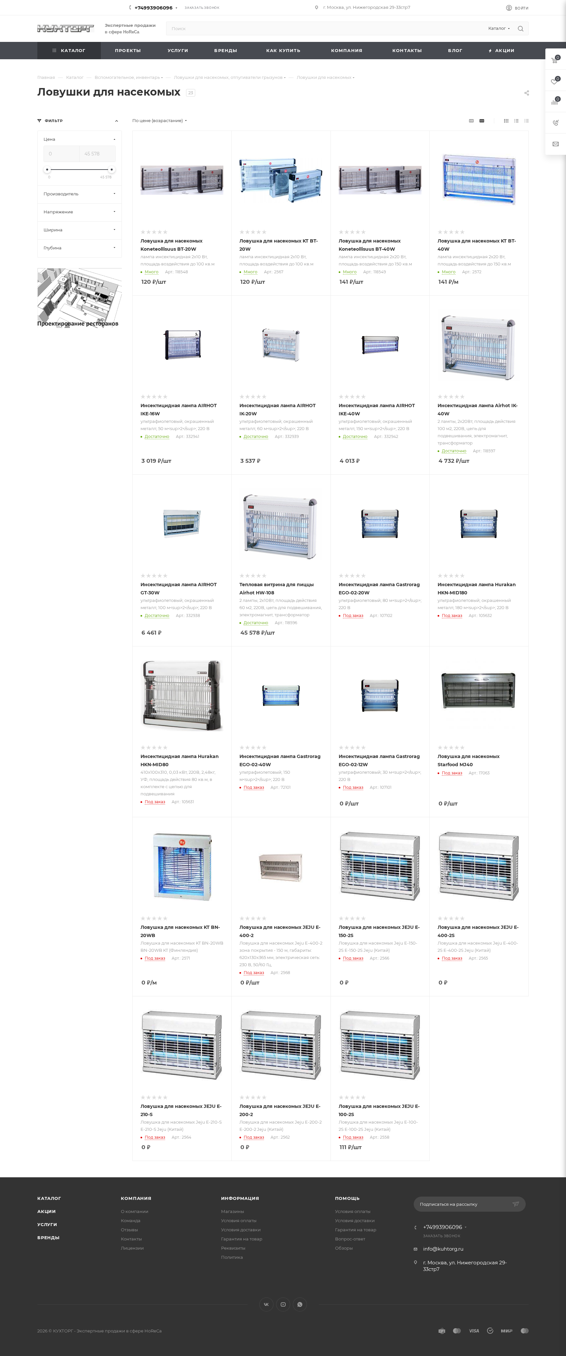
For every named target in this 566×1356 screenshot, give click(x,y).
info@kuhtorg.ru (443, 1249)
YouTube (283, 1304)
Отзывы (129, 1229)
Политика (232, 1257)
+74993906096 (154, 8)
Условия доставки (241, 1229)
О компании (134, 1211)
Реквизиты (233, 1248)
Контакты (131, 1238)
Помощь (347, 1198)
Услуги (47, 1224)
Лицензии (132, 1248)
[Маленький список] (471, 120)
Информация (240, 1198)
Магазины (232, 1211)
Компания (136, 1198)
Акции (46, 1211)
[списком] (516, 120)
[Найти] (521, 28)
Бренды (48, 1237)
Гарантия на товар (241, 1238)
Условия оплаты (238, 1220)
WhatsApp (300, 1304)
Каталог (49, 1198)
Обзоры (344, 1248)
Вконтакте (266, 1304)
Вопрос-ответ (350, 1238)
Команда (131, 1220)
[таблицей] (526, 120)
